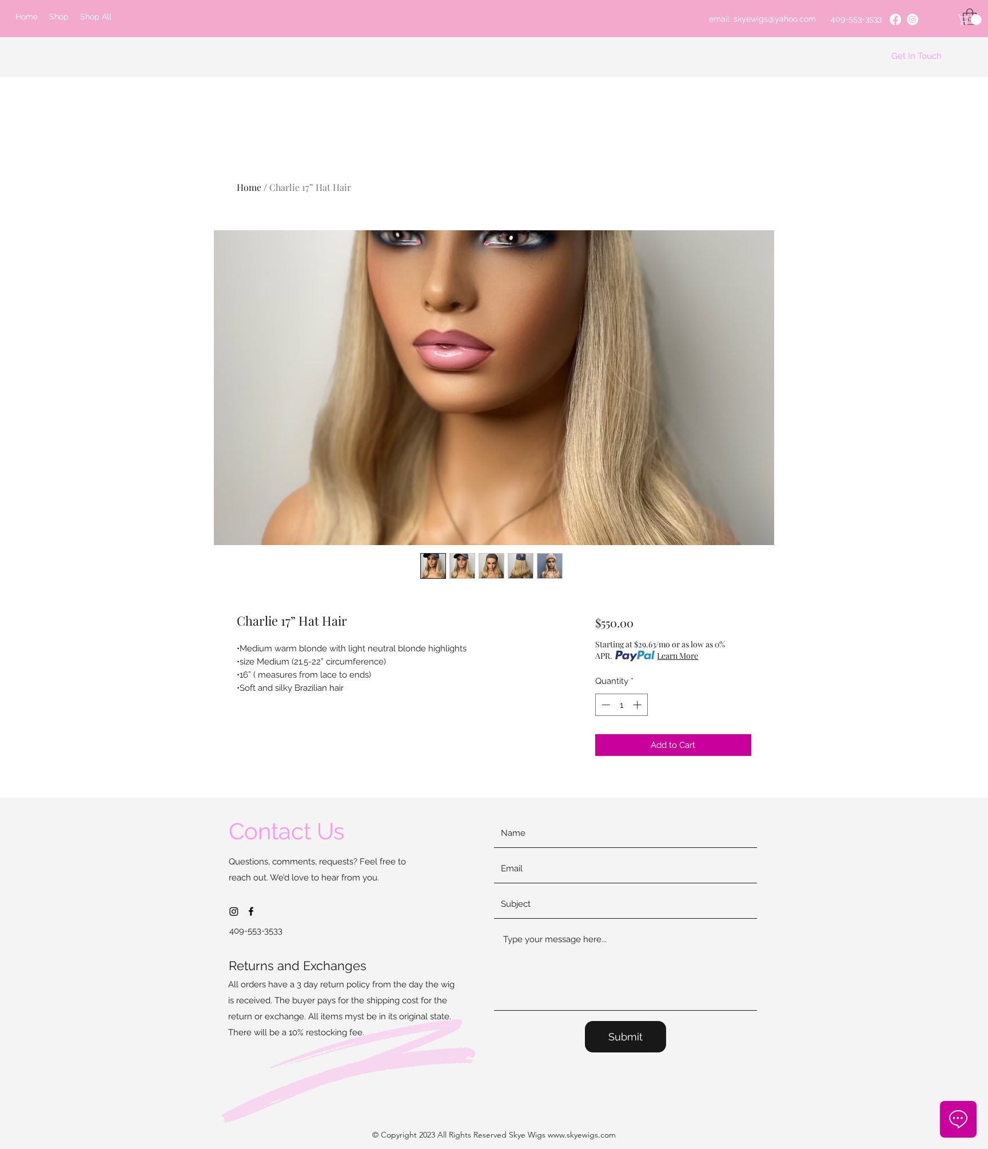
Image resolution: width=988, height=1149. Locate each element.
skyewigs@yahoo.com (775, 18)
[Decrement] (604, 704)
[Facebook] (895, 19)
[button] (971, 19)
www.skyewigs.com (582, 1135)
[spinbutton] (621, 704)
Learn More (677, 655)
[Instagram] (912, 19)
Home (249, 187)
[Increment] (638, 704)
